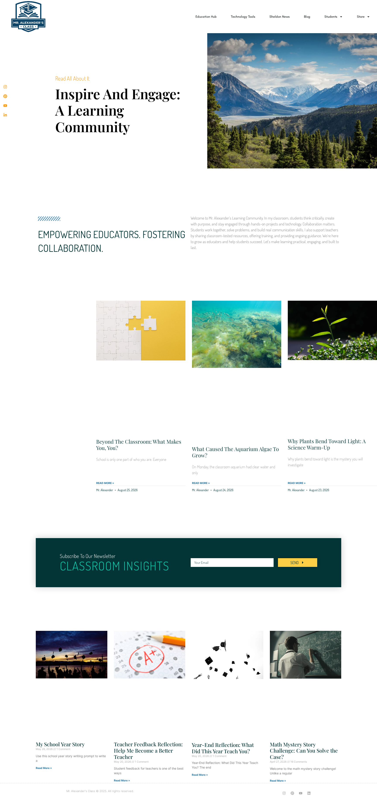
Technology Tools (243, 17)
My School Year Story (60, 744)
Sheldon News (279, 17)
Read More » (105, 483)
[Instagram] (284, 793)
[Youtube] (300, 793)
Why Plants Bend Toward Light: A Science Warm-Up (327, 444)
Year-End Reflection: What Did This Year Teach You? (223, 748)
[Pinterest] (292, 793)
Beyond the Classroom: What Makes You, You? (138, 444)
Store (361, 17)
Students (330, 17)
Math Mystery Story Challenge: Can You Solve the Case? (304, 750)
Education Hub (206, 17)
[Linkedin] (309, 793)
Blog (307, 17)
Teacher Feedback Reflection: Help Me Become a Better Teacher (148, 750)
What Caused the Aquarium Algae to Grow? (235, 452)
